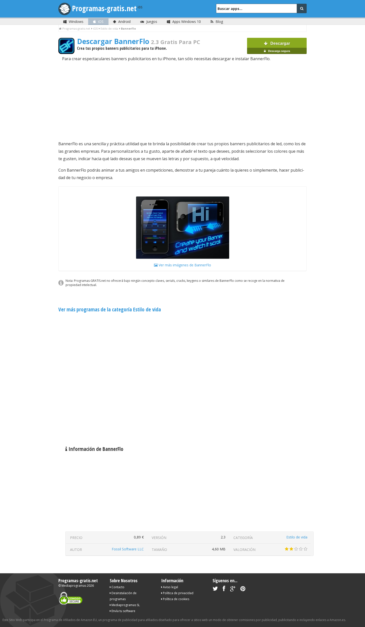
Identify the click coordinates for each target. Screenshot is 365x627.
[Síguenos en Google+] (232, 589)
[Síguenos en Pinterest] (242, 589)
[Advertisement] (182, 101)
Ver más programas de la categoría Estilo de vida (109, 309)
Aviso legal (170, 587)
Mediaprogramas (74, 585)
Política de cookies (175, 599)
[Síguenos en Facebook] (224, 589)
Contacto (117, 587)
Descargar (278, 46)
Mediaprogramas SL (125, 605)
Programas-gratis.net (104, 8)
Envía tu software (123, 611)
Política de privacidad (177, 593)
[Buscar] (302, 8)
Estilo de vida (296, 537)
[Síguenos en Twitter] (215, 589)
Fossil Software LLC (128, 549)
